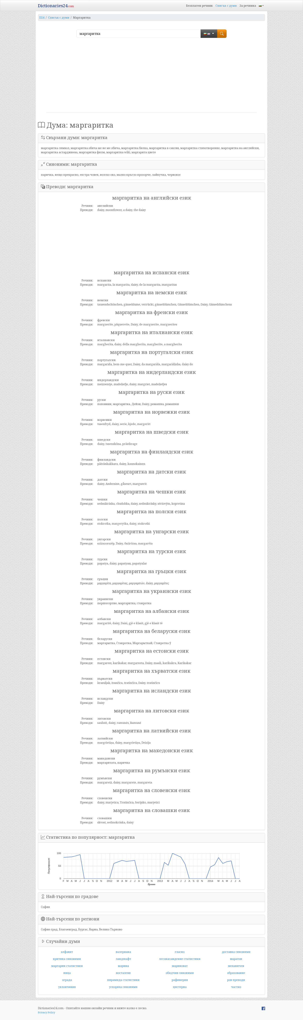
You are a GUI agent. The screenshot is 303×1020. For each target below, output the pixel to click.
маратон (236, 959)
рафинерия (180, 980)
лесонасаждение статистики (179, 959)
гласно (179, 952)
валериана (123, 952)
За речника (248, 6)
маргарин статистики (67, 966)
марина (123, 966)
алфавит (67, 952)
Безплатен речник (199, 6)
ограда (67, 980)
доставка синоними (236, 952)
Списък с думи (226, 6)
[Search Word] (222, 33)
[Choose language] (209, 33)
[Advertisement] (151, 76)
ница (67, 973)
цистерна (180, 987)
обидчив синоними (180, 973)
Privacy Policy (46, 1012)
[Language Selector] (261, 5)
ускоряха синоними (123, 987)
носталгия (123, 973)
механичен (236, 966)
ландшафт (123, 959)
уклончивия (67, 987)
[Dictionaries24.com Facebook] (263, 1008)
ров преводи (236, 980)
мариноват (180, 966)
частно (236, 987)
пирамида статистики (123, 980)
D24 (41, 17)
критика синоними (67, 959)
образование (236, 973)
